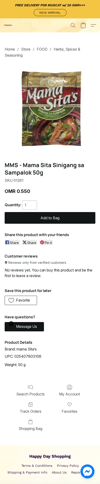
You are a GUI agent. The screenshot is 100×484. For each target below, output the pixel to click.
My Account (69, 394)
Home (10, 49)
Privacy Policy (68, 465)
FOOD (42, 49)
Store (25, 49)
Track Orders (30, 411)
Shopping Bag (30, 428)
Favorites (69, 411)
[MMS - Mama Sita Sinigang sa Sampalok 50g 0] (50, 108)
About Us (59, 472)
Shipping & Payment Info (27, 472)
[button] (50, 12)
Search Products (30, 394)
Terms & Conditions (36, 465)
